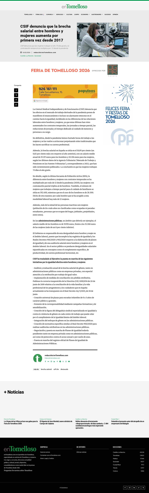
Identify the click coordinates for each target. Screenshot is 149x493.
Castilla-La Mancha (26, 56)
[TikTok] (138, 487)
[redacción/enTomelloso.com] (38, 358)
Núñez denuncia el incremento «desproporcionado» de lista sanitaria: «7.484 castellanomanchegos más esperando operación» (92, 424)
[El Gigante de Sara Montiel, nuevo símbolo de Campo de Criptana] (56, 406)
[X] (16, 95)
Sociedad (37, 56)
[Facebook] (16, 90)
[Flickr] (48, 361)
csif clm (56, 369)
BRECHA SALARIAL (46, 369)
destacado (64, 369)
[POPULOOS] (65, 98)
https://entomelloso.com (52, 358)
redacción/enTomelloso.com (45, 52)
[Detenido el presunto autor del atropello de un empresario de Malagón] (128, 406)
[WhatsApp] (16, 105)
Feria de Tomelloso (9, 419)
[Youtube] (69, 361)
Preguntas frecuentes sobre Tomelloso (18, 470)
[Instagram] (51, 361)
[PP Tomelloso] (118, 145)
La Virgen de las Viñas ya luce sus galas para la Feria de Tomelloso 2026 (21, 422)
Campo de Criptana (45, 419)
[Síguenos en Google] (40, 104)
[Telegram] (60, 361)
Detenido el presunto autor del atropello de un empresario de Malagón (127, 422)
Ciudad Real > (115, 419)
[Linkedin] (54, 361)
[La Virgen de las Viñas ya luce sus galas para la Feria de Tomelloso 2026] (21, 406)
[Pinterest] (16, 100)
